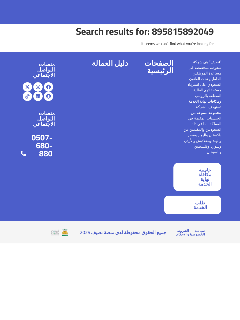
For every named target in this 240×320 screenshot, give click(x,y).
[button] (11, 12)
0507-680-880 (41, 145)
